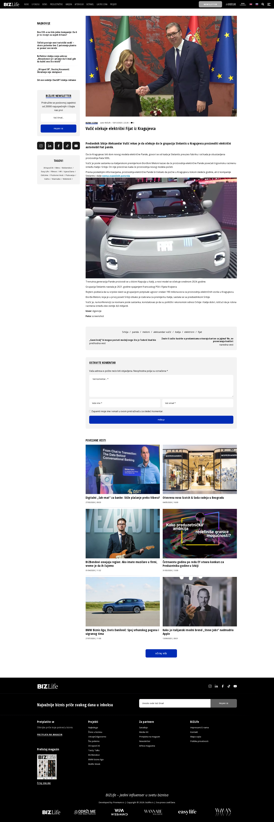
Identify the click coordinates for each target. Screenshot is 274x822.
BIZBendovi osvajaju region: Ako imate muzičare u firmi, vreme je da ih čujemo (121, 564)
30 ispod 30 (48, 167)
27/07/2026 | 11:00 (93, 638)
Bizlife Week (94, 764)
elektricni (189, 332)
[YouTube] (76, 146)
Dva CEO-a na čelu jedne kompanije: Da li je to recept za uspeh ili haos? (57, 33)
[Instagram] (41, 146)
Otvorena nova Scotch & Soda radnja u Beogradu (193, 498)
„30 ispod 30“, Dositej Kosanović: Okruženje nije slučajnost (53, 71)
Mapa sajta (195, 736)
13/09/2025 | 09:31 (170, 638)
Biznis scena (92, 122)
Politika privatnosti (199, 741)
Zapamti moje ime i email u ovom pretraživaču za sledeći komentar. (127, 411)
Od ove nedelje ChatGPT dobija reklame (56, 80)
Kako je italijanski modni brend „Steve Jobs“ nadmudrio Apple (198, 632)
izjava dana (69, 171)
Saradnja (143, 727)
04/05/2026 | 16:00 (170, 502)
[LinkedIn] (50, 146)
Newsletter (144, 741)
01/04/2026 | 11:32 (93, 570)
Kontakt (194, 732)
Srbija (125, 332)
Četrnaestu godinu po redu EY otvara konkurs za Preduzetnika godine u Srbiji (193, 564)
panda (135, 332)
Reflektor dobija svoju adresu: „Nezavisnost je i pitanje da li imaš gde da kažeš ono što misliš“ (56, 58)
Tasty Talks (94, 750)
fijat (200, 332)
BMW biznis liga (95, 759)
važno (47, 179)
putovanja (70, 175)
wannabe (56, 179)
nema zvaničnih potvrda (116, 175)
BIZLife (108, 123)
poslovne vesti (57, 175)
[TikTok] (67, 146)
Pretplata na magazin (149, 736)
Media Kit (143, 732)
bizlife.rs (149, 802)
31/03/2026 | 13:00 (170, 570)
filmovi (54, 171)
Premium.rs (118, 802)
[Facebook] (58, 146)
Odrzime (44, 175)
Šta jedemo (93, 741)
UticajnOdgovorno (97, 736)
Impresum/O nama (199, 727)
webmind (67, 179)
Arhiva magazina (147, 745)
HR (60, 171)
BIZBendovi (94, 754)
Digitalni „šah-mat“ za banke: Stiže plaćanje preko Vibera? (123, 498)
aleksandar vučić (162, 332)
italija (178, 332)
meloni (146, 332)
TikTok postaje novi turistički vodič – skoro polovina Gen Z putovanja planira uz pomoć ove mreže (56, 45)
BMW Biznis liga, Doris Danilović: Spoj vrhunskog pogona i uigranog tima (122, 632)
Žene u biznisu (95, 732)
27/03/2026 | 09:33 (93, 502)
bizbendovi (67, 167)
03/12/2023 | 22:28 (120, 123)
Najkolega (93, 727)
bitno (58, 167)
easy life (45, 171)
